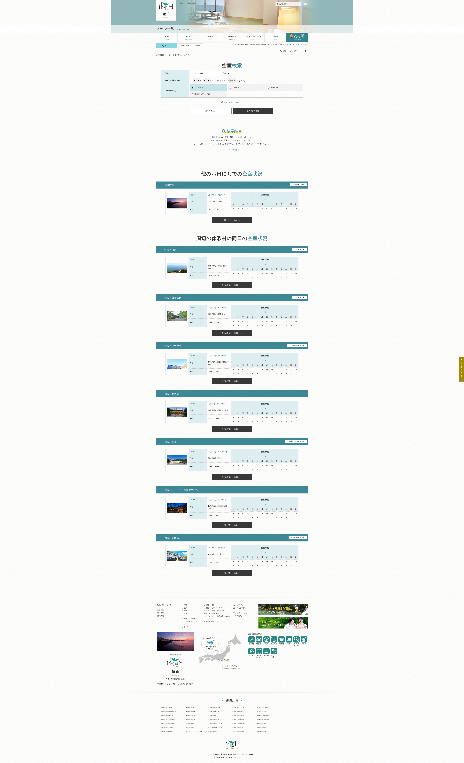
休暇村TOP (160, 55)
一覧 (168, 55)
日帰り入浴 (256, 45)
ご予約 (186, 55)
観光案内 (266, 45)
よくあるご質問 (303, 45)
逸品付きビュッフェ (278, 87)
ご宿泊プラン (237, 87)
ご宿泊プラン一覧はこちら (232, 220)
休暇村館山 (177, 55)
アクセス (276, 45)
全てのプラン (199, 87)
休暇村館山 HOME (243, 45)
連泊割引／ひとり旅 (202, 94)
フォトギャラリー (288, 45)
